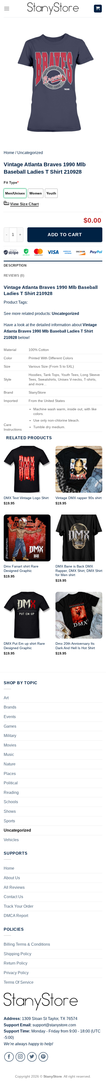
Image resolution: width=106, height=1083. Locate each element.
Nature (10, 764)
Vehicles (11, 840)
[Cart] (98, 9)
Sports (9, 821)
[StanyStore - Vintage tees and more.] (53, 8)
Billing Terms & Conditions (27, 944)
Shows (10, 811)
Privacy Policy (16, 973)
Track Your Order (18, 906)
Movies (10, 745)
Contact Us (13, 897)
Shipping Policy (17, 954)
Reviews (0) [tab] (14, 275)
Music (9, 754)
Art (6, 698)
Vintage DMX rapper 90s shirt (78, 498)
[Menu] (7, 8)
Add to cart (65, 234)
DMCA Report (16, 916)
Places (10, 774)
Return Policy (15, 963)
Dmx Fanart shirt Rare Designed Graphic (21, 569)
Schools (11, 802)
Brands (10, 707)
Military (10, 736)
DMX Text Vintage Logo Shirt (26, 498)
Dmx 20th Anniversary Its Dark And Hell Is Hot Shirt (75, 646)
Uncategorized (30, 153)
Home (9, 153)
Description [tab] (15, 265)
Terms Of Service (19, 982)
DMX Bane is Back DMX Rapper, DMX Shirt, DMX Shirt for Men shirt (78, 571)
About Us (12, 878)
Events (10, 717)
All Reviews (14, 887)
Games (10, 726)
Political (11, 783)
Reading (11, 792)
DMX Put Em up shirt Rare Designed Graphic (24, 646)
